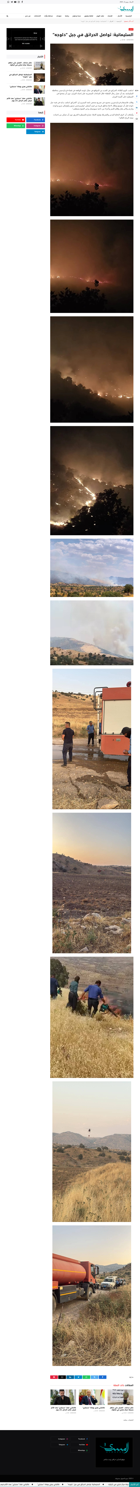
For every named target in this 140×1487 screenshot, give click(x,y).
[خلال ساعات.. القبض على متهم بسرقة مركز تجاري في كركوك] (120, 1397)
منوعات (58, 15)
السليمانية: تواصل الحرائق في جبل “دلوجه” (20, 76)
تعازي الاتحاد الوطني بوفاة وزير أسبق (44, 1484)
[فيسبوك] (137, 96)
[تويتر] (137, 102)
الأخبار (120, 15)
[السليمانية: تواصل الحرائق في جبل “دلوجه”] (91, 64)
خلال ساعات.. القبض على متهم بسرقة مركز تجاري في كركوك (121, 1409)
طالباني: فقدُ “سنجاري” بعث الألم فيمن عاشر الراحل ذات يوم (63, 1409)
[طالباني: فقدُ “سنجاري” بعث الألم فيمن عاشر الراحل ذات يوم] (63, 1397)
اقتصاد (110, 15)
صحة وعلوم (77, 15)
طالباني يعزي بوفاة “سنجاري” (93, 1408)
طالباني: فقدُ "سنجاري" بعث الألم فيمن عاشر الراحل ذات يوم (89, 1484)
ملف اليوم (100, 15)
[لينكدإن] (137, 107)
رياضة (67, 15)
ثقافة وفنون (88, 15)
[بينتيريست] (137, 113)
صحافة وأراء (48, 15)
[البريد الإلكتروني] (137, 119)
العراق (131, 29)
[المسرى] (125, 8)
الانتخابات (37, 15)
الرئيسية (129, 15)
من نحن (28, 15)
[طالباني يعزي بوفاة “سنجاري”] (92, 1397)
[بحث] (8, 16)
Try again (26, 43)
